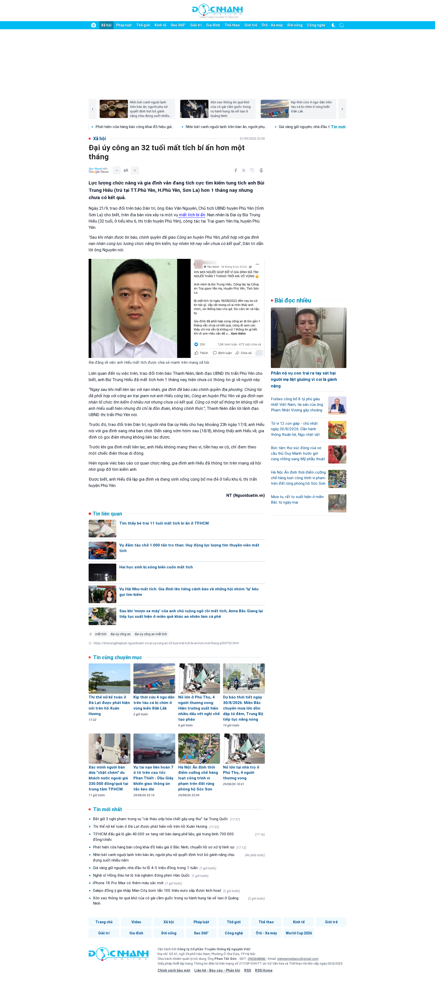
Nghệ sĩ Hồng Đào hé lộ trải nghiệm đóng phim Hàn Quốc (150, 875)
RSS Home (263, 970)
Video (136, 922)
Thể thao (232, 25)
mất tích (100, 634)
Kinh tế (160, 25)
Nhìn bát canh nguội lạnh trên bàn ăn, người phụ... (188, 127)
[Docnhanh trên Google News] (99, 170)
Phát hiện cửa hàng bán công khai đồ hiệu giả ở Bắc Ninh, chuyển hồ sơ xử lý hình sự (169, 847)
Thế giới (143, 25)
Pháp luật (124, 25)
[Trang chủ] (94, 25)
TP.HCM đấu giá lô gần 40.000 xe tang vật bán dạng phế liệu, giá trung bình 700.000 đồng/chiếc (179, 837)
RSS (247, 970)
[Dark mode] (333, 25)
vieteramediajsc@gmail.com (297, 959)
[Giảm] (117, 170)
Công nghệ (316, 25)
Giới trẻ (250, 25)
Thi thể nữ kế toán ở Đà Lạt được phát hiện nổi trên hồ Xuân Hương (156, 826)
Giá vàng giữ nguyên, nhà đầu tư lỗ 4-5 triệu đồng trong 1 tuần (154, 868)
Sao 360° (178, 25)
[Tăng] (135, 170)
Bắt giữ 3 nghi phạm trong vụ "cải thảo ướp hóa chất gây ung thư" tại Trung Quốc (166, 819)
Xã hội (106, 25)
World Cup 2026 (299, 933)
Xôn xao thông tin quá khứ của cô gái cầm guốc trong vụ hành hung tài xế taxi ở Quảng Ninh (179, 901)
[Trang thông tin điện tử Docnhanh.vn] (217, 10)
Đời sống (295, 25)
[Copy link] (252, 170)
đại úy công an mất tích (151, 634)
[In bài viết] (261, 170)
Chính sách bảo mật (174, 970)
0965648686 (257, 959)
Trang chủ (104, 922)
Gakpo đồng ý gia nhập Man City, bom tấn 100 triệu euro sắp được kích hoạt (166, 890)
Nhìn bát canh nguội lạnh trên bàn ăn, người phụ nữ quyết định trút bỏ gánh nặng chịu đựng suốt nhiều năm (179, 857)
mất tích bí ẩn (191, 214)
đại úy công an (121, 634)
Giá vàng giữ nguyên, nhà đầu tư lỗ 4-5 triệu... (278, 127)
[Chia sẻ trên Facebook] (236, 170)
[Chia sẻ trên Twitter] (244, 170)
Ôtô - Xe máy (272, 25)
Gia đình (213, 25)
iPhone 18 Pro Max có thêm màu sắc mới (137, 883)
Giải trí (196, 25)
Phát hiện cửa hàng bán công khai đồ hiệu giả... (96, 127)
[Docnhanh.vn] (119, 956)
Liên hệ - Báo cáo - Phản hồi (217, 970)
